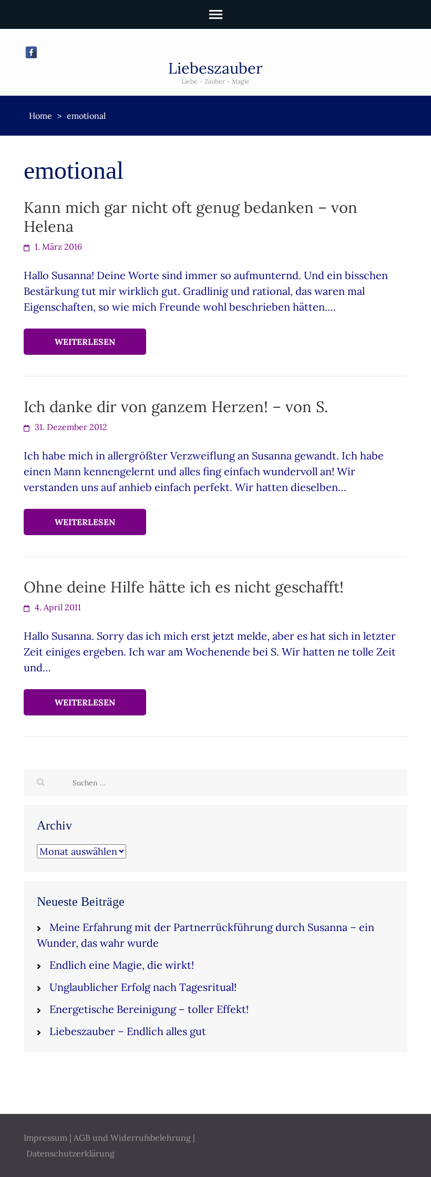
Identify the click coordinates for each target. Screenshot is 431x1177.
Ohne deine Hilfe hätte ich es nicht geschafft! (184, 587)
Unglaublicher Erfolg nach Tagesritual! (143, 987)
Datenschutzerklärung (70, 1153)
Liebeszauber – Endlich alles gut (127, 1031)
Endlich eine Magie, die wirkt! (121, 964)
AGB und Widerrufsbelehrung (132, 1137)
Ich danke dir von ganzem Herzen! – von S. (176, 406)
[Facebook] (31, 52)
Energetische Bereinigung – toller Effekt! (149, 1009)
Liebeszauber (215, 68)
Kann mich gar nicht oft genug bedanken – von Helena (190, 217)
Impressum (45, 1137)
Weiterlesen (85, 341)
